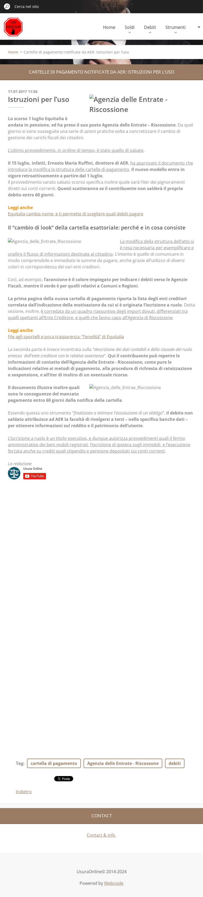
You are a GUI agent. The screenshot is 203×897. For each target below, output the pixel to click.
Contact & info (101, 835)
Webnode (113, 883)
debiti (175, 763)
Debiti (150, 27)
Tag (19, 763)
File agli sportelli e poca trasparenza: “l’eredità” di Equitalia (66, 337)
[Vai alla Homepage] (13, 30)
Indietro (24, 792)
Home (109, 27)
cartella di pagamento (54, 763)
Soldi (130, 27)
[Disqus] (101, 554)
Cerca (7, 6)
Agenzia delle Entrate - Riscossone (123, 763)
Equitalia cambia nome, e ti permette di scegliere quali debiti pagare (75, 214)
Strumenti (175, 27)
